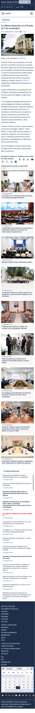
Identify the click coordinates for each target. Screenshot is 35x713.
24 (5, 687)
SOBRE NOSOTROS (7, 646)
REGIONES (4, 616)
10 (5, 682)
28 (23, 687)
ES (14, 7)
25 (9, 687)
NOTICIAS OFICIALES (8, 606)
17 (5, 684)
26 (14, 687)
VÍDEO (3, 638)
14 (23, 682)
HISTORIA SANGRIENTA (9, 633)
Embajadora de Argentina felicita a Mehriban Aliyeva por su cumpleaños (15, 476)
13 (19, 682)
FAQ (2, 657)
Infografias (5, 635)
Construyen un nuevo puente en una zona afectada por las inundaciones (17, 523)
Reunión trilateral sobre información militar (17, 262)
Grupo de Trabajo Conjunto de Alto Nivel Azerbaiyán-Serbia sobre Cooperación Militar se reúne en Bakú (16, 429)
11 (9, 682)
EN (7, 7)
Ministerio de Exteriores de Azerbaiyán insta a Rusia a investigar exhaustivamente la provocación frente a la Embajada (17, 504)
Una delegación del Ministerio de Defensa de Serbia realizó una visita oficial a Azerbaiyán (16, 394)
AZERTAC (22, 58)
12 (14, 682)
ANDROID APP (5, 662)
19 (14, 684)
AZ (2, 7)
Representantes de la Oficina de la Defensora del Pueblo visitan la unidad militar (15, 360)
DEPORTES (4, 627)
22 (28, 684)
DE (9, 7)
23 (32, 684)
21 (23, 684)
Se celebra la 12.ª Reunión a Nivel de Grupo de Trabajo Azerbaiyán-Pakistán (17, 197)
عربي (17, 7)
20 (19, 684)
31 (5, 690)
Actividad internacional (10, 649)
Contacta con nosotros (10, 643)
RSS (2, 659)
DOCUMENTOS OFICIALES (9, 609)
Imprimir (17, 32)
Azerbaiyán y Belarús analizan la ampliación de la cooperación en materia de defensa (17, 462)
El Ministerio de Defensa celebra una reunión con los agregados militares (15, 327)
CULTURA (4, 622)
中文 (21, 7)
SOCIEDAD (4, 619)
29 (28, 687)
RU (4, 7)
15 (28, 682)
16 (32, 682)
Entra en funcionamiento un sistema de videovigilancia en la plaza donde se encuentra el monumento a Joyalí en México (16, 567)
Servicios (4, 651)
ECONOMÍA (5, 614)
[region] (18, 536)
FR (11, 7)
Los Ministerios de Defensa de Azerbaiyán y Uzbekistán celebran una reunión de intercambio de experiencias (17, 230)
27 (19, 687)
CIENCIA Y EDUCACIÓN (9, 625)
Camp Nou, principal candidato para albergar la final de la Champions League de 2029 (17, 548)
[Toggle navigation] (31, 13)
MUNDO (3, 630)
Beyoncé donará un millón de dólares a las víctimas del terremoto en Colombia (17, 577)
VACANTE (4, 654)
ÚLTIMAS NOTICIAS (11, 471)
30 (32, 687)
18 (9, 684)
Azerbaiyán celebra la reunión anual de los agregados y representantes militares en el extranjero (17, 294)
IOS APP (3, 665)
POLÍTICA (6, 20)
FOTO (3, 640)
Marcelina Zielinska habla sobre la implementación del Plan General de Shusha (15, 493)
